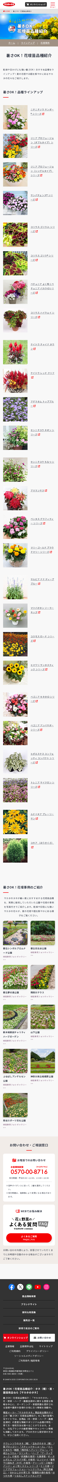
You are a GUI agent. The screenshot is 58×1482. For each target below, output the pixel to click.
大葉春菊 (41, 1456)
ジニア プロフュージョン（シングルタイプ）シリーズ (42, 171)
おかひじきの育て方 (20, 1472)
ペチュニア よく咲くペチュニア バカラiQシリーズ (42, 288)
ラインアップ (28, 43)
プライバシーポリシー (37, 1351)
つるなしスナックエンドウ (27, 1475)
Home (7, 11)
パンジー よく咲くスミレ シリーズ (20, 1466)
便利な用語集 (29, 1312)
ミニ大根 (44, 1466)
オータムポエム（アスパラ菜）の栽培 (29, 1458)
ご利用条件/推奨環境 (29, 1360)
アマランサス (37, 490)
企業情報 (9, 1346)
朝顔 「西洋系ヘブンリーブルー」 (31, 1449)
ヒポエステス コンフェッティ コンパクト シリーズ (42, 758)
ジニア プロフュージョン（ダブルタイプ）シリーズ (42, 142)
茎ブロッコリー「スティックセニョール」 (24, 1446)
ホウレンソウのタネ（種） (16, 1443)
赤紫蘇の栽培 (28, 1456)
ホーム (11, 43)
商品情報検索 (29, 1296)
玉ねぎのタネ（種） (42, 1443)
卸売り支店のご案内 (29, 1328)
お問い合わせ (44, 1337)
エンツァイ (42, 1459)
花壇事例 (45, 43)
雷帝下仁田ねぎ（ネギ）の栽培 (29, 1461)
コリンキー (24, 1453)
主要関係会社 (27, 1346)
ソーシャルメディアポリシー (29, 1355)
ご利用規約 (15, 1351)
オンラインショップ (37, 4)
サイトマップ (46, 1346)
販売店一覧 (29, 1320)
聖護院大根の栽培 (41, 1472)
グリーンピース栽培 (42, 1462)
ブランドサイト (29, 1304)
